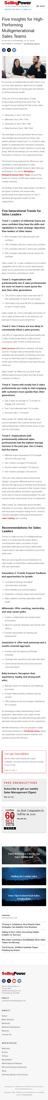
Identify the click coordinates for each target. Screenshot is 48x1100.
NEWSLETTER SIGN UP (13, 9)
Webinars (6, 1048)
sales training (8, 518)
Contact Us (6, 1034)
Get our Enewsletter (16, 754)
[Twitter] (9, 981)
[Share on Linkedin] (14, 50)
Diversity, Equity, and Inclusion (15, 1074)
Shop (4, 1071)
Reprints (5, 1031)
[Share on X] (9, 50)
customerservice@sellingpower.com (14, 1001)
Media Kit (6, 1023)
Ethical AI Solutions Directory (14, 1067)
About (4, 1016)
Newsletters (7, 1059)
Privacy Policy (27, 1095)
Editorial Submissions (11, 1027)
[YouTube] (14, 981)
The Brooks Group (32, 44)
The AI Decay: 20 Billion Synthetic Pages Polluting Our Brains (20, 948)
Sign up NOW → (10, 770)
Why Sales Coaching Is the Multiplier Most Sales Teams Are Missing (23, 941)
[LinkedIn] (19, 981)
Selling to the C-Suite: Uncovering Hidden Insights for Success (20, 933)
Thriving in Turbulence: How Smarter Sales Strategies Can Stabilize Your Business (21, 925)
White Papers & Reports (12, 1063)
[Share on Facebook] (4, 50)
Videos (5, 1056)
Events (5, 1052)
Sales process (8, 348)
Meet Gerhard (8, 1019)
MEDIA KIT (27, 9)
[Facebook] (4, 981)
